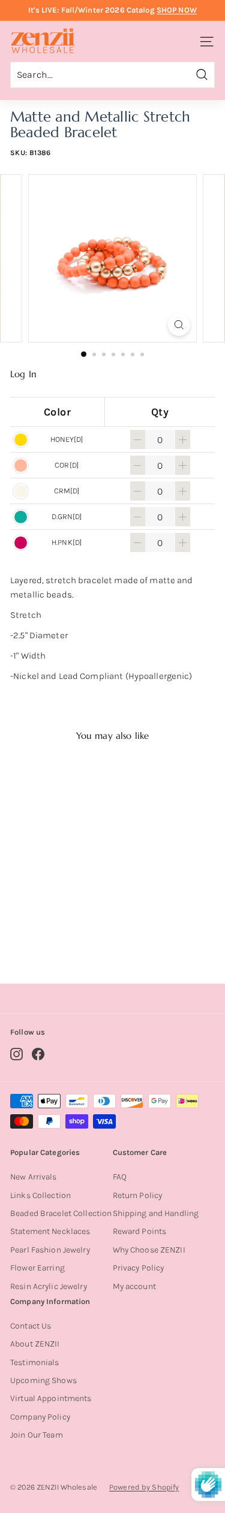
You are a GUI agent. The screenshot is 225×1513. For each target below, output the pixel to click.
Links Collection (40, 1195)
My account (134, 1286)
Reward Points (140, 1231)
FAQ (120, 1177)
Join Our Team (36, 1435)
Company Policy (40, 1417)
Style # (58, 927)
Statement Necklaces (50, 1231)
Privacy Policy (138, 1268)
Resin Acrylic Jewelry (48, 1286)
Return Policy (138, 1195)
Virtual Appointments (51, 1398)
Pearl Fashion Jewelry (50, 1250)
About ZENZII (35, 1344)
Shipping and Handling (156, 1213)
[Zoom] (179, 325)
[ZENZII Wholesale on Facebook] (38, 1054)
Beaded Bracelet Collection (61, 1213)
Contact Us (30, 1326)
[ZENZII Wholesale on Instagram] (16, 1054)
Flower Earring (37, 1268)
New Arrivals (33, 1177)
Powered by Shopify (144, 1486)
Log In (23, 374)
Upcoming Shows (43, 1380)
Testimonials (34, 1362)
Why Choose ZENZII (149, 1250)
